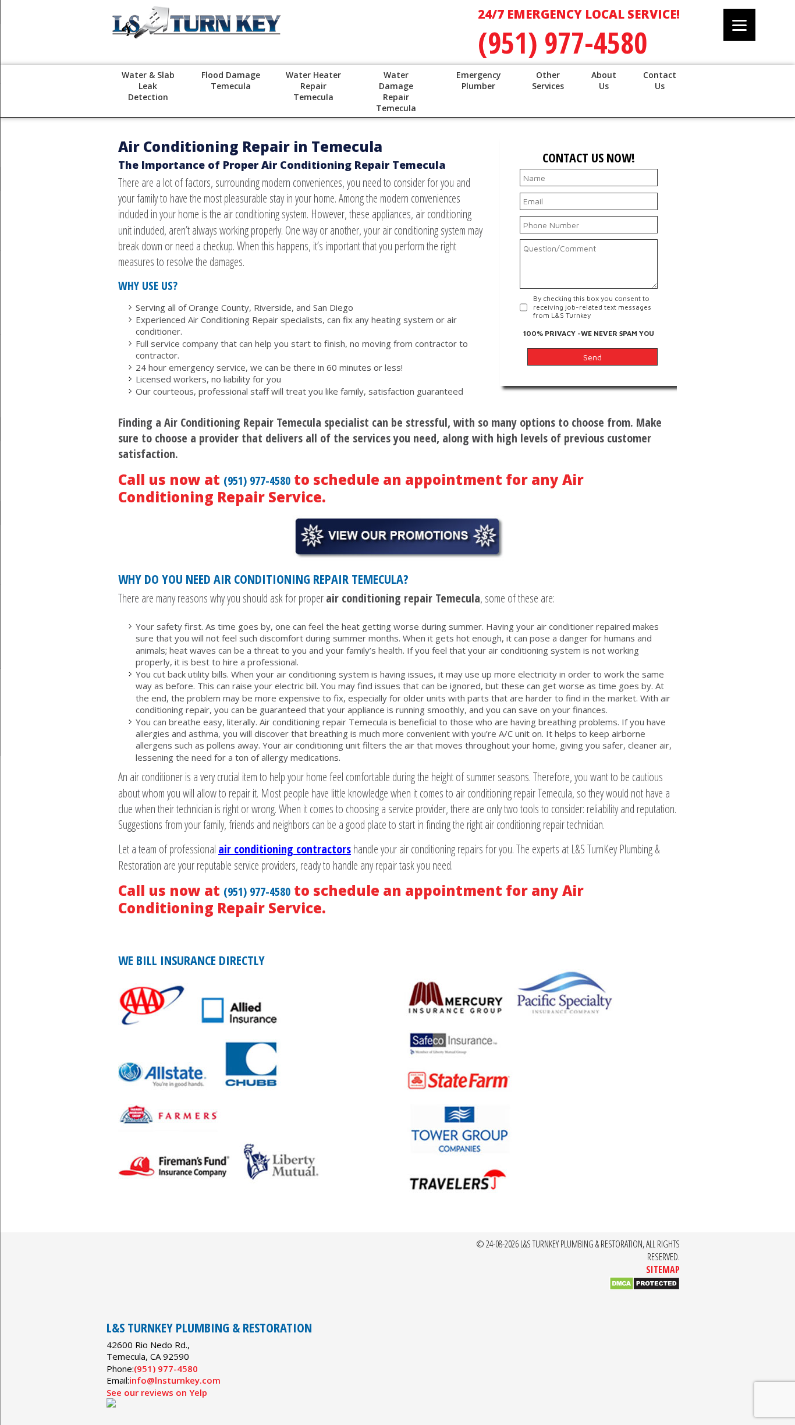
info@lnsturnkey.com (175, 1380)
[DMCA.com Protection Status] (644, 1287)
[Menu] (739, 25)
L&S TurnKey (257, 35)
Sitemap (663, 1269)
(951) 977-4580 (562, 42)
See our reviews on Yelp (157, 1392)
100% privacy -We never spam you (588, 333)
